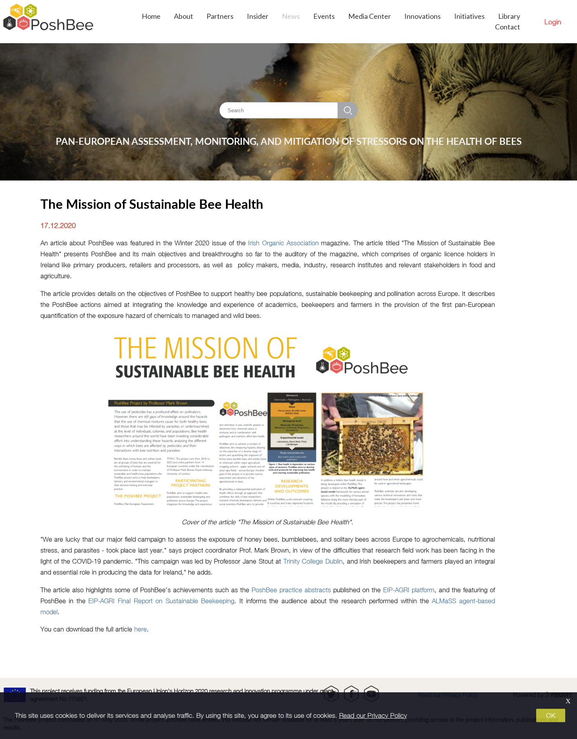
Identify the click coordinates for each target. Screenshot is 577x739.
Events (324, 16)
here (140, 629)
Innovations (422, 16)
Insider (257, 16)
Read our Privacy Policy (373, 715)
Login (552, 22)
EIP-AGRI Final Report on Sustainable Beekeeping (161, 600)
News (291, 16)
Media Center (369, 16)
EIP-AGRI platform (409, 589)
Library (509, 16)
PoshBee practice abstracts (291, 589)
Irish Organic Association (283, 242)
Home (151, 16)
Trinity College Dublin (313, 561)
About (183, 16)
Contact (507, 26)
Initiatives (469, 16)
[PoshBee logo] (48, 21)
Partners (220, 16)
